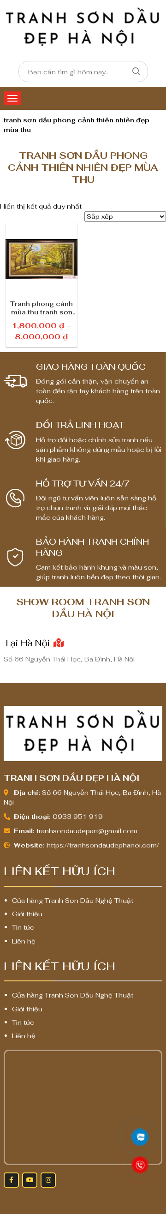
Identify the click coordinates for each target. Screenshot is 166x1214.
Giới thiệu (27, 914)
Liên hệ (24, 941)
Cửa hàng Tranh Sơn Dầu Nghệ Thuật (72, 900)
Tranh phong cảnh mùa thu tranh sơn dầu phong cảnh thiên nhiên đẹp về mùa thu (41, 308)
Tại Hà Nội (28, 643)
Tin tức (23, 927)
